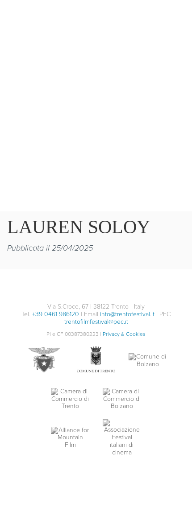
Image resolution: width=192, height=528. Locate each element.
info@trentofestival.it (127, 314)
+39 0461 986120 (55, 314)
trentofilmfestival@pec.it (96, 321)
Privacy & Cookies (124, 334)
